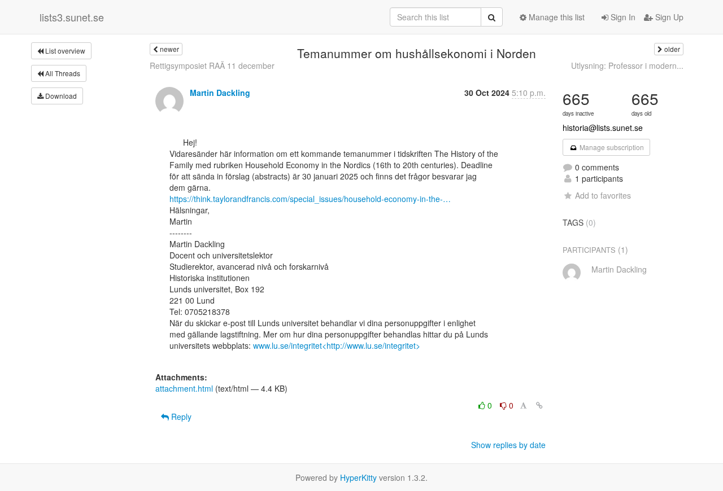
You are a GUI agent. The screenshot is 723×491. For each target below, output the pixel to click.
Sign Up (668, 17)
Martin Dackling (220, 92)
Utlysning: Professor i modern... (627, 65)
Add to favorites (603, 195)
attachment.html (184, 388)
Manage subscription (611, 147)
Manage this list (555, 17)
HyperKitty (358, 477)
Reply (180, 416)
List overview (64, 50)
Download (60, 95)
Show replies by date (508, 444)
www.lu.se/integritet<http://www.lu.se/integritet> (336, 345)
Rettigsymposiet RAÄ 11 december (212, 65)
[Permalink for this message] (539, 405)
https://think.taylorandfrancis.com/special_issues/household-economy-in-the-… (310, 198)
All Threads (61, 73)
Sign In (621, 17)
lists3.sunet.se (72, 17)
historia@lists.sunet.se (603, 127)
